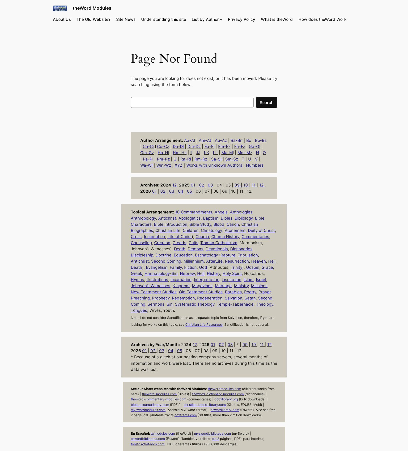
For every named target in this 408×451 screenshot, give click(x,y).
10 (246, 185)
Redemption (183, 298)
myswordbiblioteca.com (212, 433)
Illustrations (157, 279)
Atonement (235, 230)
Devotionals (217, 249)
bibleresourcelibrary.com (150, 405)
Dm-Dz (194, 146)
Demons (195, 249)
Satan (250, 298)
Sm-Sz (231, 159)
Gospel (252, 267)
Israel (261, 279)
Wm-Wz (163, 165)
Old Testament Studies (201, 292)
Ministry (241, 285)
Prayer (265, 292)
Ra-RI (185, 159)
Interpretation (206, 279)
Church (202, 236)
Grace (267, 267)
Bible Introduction (170, 224)
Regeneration (209, 298)
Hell (272, 261)
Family (176, 267)
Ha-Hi (163, 152)
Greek (136, 273)
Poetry (250, 292)
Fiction (190, 267)
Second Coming (166, 261)
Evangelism (156, 267)
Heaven (258, 261)
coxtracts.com (185, 415)
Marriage (223, 285)
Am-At (205, 140)
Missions (259, 285)
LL (215, 152)
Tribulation (248, 255)
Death (179, 249)
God (203, 267)
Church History (225, 236)
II (191, 152)
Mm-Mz (245, 152)
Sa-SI (216, 159)
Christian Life (167, 230)
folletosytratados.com (147, 444)
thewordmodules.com (224, 389)
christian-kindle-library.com (204, 405)
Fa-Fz (239, 146)
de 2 (215, 439)
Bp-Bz (261, 140)
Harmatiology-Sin (161, 273)
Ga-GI (254, 146)
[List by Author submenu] (221, 19)
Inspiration (231, 279)
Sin (170, 304)
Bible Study (200, 224)
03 (210, 185)
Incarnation (154, 236)
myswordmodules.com (148, 410)
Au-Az (221, 140)
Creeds (179, 242)
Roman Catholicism (219, 242)
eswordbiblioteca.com (148, 439)
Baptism (210, 218)
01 (193, 185)
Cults (193, 242)
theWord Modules (92, 8)
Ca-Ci (148, 146)
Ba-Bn (236, 140)
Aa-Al (189, 140)
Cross (136, 236)
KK (206, 152)
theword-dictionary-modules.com (218, 394)
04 (180, 191)
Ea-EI (209, 146)
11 (254, 185)
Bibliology (244, 218)
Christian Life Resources (203, 325)
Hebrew (187, 273)
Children (191, 230)
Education (183, 255)
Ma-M (227, 152)
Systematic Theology (194, 304)
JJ (198, 152)
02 (201, 185)
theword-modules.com (159, 394)
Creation (162, 242)
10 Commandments (193, 212)
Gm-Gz (147, 152)
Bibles (226, 218)
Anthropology (143, 218)
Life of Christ (179, 236)
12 (174, 185)
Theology (264, 304)
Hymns (137, 279)
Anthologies (241, 212)
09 (237, 185)
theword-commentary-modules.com (158, 399)
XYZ (179, 165)
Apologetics (189, 218)
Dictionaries (241, 249)
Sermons (156, 304)
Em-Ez (224, 146)
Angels (221, 212)
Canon (233, 224)
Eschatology (206, 255)
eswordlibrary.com (225, 410)
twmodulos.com (163, 433)
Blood (218, 224)
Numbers (255, 165)
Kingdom (181, 285)
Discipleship (142, 255)
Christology (211, 230)
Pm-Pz (163, 159)
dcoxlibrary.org (226, 399)
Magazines (202, 285)
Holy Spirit (232, 273)
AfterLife (214, 261)
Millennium (193, 261)
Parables (233, 292)
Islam (249, 279)
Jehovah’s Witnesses (150, 285)
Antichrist (167, 218)
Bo (248, 140)
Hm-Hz (180, 152)
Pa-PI (148, 159)
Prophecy (161, 298)
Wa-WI (146, 165)
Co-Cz (163, 146)
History (213, 273)
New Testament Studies (154, 292)
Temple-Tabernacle (235, 304)
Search (266, 102)
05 (190, 191)
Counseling (141, 242)
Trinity (236, 267)
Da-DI (178, 146)
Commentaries (255, 236)
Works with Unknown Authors (214, 165)
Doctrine (163, 255)
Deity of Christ (261, 230)
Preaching (140, 298)
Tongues (139, 310)
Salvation (233, 298)
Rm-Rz (201, 159)
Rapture (228, 255)
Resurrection (237, 261)
